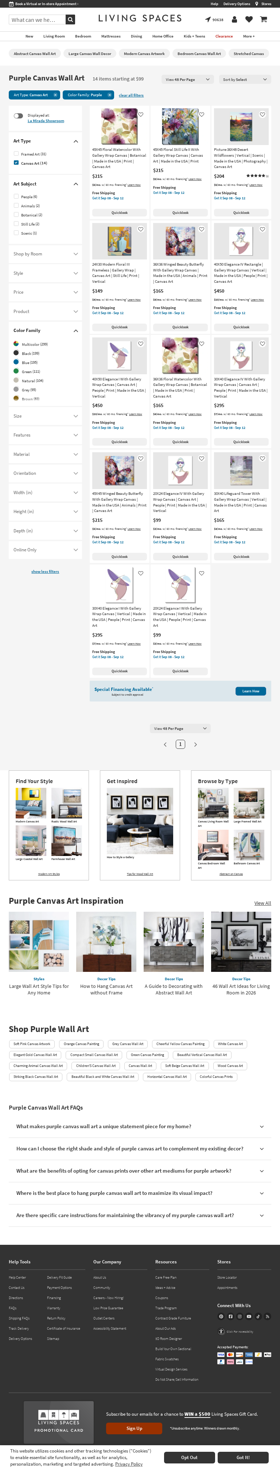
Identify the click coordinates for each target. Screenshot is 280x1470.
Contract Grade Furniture (173, 1318)
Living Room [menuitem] (54, 36)
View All (262, 903)
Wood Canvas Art (230, 1065)
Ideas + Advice (165, 1287)
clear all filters (131, 95)
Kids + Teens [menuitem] (194, 36)
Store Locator (227, 1277)
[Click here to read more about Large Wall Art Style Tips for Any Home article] (39, 942)
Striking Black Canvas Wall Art (35, 1076)
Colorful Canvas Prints (216, 1076)
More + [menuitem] (249, 36)
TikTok (258, 1316)
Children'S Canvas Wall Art (96, 1065)
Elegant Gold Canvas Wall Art (35, 1054)
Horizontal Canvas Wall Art (167, 1076)
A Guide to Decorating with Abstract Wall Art (174, 989)
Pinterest (221, 1316)
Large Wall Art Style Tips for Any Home (39, 989)
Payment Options (59, 1287)
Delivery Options (236, 3)
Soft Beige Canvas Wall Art (184, 1065)
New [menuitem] (29, 36)
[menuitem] (263, 20)
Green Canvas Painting (147, 1054)
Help (214, 3)
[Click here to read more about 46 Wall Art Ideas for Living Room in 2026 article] (241, 942)
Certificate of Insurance (63, 1328)
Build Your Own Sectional (173, 1348)
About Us (99, 1277)
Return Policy (56, 1318)
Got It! (243, 1457)
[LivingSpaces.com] (140, 18)
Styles (39, 978)
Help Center (17, 1277)
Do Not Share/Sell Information (176, 1379)
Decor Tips (106, 978)
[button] (257, 176)
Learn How (134, 185)
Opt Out (189, 1457)
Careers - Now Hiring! (108, 1297)
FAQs (12, 1308)
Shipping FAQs (19, 1318)
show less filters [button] (45, 571)
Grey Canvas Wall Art (127, 1043)
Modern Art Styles (49, 874)
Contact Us (16, 1287)
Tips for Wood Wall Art (140, 874)
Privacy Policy (129, 1464)
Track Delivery (19, 1328)
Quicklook (120, 212)
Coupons (161, 1297)
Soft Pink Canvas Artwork (31, 1043)
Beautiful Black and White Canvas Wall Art (102, 1076)
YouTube (249, 1316)
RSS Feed (267, 1316)
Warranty (53, 1308)
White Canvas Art (230, 1043)
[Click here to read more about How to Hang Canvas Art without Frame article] (106, 942)
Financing (54, 1297)
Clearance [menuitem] (224, 36)
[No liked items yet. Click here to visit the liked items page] (249, 20)
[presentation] (188, 79)
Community (101, 1287)
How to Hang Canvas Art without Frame (106, 989)
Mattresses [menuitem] (111, 36)
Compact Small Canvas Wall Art (94, 1054)
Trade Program (166, 1308)
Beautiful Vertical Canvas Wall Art (202, 1054)
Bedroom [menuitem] (83, 36)
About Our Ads (165, 1328)
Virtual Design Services (171, 1369)
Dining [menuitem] (136, 36)
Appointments (227, 1287)
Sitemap (53, 1338)
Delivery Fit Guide (59, 1277)
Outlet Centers (103, 1318)
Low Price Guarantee (108, 1308)
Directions (16, 1297)
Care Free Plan (165, 1277)
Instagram (240, 1316)
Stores (266, 3)
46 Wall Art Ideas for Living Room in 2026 (241, 989)
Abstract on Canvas (231, 874)
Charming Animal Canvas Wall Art (38, 1065)
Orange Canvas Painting (81, 1043)
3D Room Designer (168, 1338)
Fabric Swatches (167, 1359)
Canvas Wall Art (140, 1065)
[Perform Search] (70, 19)
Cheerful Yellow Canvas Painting (180, 1043)
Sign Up (134, 1428)
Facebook (230, 1316)
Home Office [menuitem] (163, 36)
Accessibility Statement (109, 1328)
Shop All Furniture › (30, 3)
